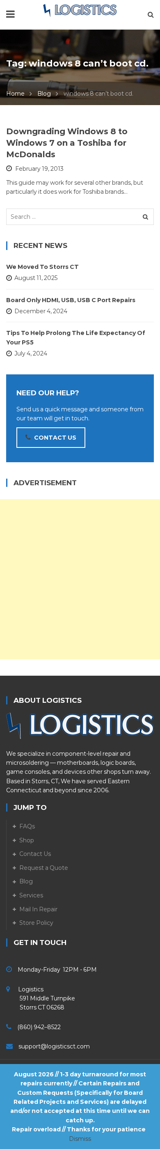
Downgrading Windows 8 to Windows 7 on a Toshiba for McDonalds (67, 142)
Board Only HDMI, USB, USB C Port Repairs (70, 300)
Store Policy (36, 923)
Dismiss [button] (80, 1138)
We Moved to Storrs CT (42, 267)
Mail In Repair (38, 909)
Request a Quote (43, 867)
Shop (26, 840)
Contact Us (35, 854)
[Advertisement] (80, 579)
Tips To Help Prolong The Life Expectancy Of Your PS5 (75, 337)
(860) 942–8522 (39, 1027)
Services (31, 895)
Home (15, 93)
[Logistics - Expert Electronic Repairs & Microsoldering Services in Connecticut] (80, 10)
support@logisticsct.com (54, 1046)
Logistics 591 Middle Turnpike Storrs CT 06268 (40, 998)
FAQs (27, 826)
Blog (44, 93)
